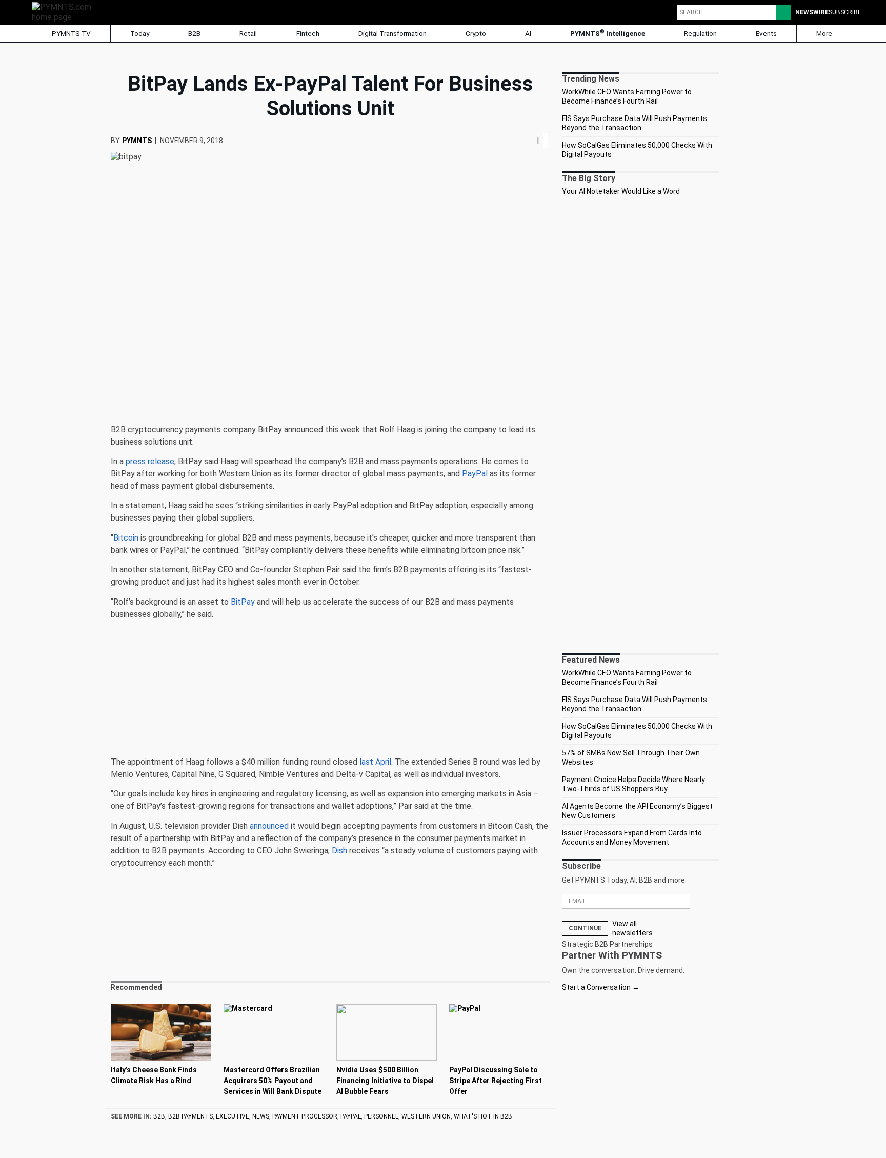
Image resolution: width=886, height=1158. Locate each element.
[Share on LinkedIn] (529, 140)
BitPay (243, 602)
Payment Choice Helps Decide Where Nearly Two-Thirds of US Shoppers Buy (633, 784)
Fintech (307, 33)
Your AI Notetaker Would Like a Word (621, 191)
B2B (194, 33)
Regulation (700, 33)
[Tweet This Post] (524, 140)
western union (426, 1116)
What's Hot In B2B (483, 1116)
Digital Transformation (392, 33)
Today (139, 33)
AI (528, 33)
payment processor (304, 1116)
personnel (381, 1116)
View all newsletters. (633, 928)
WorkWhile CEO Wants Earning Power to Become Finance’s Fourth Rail (627, 96)
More (825, 33)
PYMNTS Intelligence (607, 33)
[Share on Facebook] (521, 140)
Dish (339, 850)
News (260, 1116)
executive (232, 1116)
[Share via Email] (533, 140)
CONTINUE (585, 928)
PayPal (475, 473)
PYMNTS (137, 140)
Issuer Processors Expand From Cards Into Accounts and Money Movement (632, 837)
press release (150, 461)
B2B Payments (190, 1116)
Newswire (812, 12)
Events (766, 33)
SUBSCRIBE (845, 12)
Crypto (476, 33)
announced (269, 826)
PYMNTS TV (70, 33)
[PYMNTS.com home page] (65, 11)
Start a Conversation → (600, 987)
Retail (248, 33)
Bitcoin (125, 538)
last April (375, 762)
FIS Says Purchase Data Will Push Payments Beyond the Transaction (634, 123)
